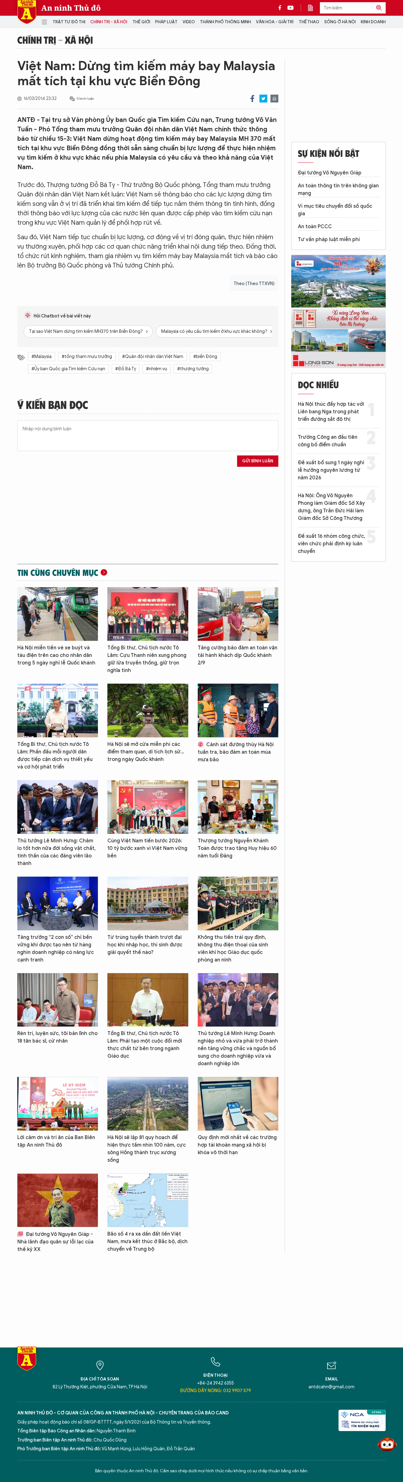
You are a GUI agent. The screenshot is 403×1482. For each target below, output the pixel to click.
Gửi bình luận (257, 461)
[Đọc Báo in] (313, 8)
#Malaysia (41, 356)
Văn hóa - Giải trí (274, 22)
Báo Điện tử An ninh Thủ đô (27, 12)
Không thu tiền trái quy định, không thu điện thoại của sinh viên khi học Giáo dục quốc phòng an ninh (233, 948)
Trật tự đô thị (69, 22)
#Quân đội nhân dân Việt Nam (152, 356)
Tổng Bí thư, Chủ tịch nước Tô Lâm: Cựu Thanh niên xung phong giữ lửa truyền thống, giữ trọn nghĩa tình (146, 659)
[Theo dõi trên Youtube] (290, 8)
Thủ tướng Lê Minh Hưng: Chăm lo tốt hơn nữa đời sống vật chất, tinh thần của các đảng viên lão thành (56, 852)
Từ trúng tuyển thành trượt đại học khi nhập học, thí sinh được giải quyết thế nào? (144, 945)
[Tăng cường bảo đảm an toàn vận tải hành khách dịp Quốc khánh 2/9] (238, 614)
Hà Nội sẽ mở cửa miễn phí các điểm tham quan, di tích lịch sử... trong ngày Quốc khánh (145, 752)
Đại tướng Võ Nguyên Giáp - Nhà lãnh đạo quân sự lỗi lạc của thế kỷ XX (55, 1242)
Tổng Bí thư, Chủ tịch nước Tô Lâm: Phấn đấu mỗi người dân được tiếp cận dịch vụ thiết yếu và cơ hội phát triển (55, 755)
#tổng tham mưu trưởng (87, 356)
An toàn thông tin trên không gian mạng (338, 189)
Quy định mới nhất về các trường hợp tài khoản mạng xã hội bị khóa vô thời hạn (237, 1145)
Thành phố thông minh (225, 22)
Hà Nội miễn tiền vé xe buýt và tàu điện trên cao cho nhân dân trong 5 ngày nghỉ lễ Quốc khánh (56, 655)
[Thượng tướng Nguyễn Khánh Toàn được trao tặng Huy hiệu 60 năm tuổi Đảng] (238, 807)
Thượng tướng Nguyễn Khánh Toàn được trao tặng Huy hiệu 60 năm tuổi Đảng (237, 848)
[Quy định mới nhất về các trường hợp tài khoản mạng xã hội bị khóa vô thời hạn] (238, 1104)
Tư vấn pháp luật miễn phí (329, 239)
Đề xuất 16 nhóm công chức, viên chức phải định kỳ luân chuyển (331, 543)
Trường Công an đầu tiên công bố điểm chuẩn (327, 441)
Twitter (263, 98)
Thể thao (309, 22)
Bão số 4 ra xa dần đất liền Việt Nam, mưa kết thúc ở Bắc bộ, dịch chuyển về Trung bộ (147, 1241)
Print (274, 98)
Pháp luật (166, 22)
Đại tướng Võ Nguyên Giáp (329, 173)
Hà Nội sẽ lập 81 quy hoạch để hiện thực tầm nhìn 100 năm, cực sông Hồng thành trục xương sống (146, 1148)
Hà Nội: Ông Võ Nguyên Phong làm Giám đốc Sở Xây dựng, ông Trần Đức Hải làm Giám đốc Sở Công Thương (331, 507)
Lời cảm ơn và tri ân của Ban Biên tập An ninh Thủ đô (56, 1141)
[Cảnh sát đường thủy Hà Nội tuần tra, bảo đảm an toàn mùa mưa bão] (238, 710)
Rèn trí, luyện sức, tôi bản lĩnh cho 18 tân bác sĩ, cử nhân (57, 1037)
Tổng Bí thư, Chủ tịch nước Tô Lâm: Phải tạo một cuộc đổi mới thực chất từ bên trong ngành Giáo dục (144, 1044)
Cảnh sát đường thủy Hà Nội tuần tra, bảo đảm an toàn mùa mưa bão (236, 752)
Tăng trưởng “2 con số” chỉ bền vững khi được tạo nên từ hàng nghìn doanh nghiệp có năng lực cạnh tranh (55, 948)
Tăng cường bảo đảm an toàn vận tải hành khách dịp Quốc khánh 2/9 (237, 655)
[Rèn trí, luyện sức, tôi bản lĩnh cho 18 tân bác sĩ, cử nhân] (57, 1000)
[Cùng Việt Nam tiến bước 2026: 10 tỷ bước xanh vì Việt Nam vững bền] (147, 807)
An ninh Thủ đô (71, 8)
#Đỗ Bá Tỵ (125, 369)
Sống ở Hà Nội (340, 22)
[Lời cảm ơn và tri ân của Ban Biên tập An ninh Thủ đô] (57, 1104)
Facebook (252, 98)
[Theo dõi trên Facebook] (281, 8)
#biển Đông (205, 356)
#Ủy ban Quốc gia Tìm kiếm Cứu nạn (68, 369)
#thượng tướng (193, 369)
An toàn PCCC (315, 226)
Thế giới (141, 22)
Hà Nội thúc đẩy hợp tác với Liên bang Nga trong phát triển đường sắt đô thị (331, 411)
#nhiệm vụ (156, 369)
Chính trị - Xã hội (108, 22)
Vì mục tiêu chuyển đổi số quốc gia (335, 210)
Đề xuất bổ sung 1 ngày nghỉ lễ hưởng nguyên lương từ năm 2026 (331, 470)
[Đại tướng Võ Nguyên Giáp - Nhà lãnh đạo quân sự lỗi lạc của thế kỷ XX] (57, 1200)
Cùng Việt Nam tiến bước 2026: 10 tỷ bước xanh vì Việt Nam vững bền (147, 848)
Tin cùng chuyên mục (57, 572)
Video (189, 22)
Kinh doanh (373, 22)
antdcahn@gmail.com (332, 1387)
